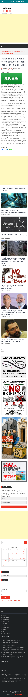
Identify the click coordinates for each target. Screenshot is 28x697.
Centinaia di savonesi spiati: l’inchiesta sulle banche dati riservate (13, 211)
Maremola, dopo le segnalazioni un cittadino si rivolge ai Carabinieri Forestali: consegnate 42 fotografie (14, 644)
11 (5, 556)
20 (13, 558)
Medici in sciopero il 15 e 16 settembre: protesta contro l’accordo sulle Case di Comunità (13, 649)
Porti (4, 631)
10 (2, 556)
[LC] (14, 482)
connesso (10, 349)
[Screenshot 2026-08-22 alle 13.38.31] (14, 460)
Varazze (5, 623)
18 (6, 558)
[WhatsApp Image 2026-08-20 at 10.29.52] (14, 416)
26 (9, 560)
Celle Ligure (6, 621)
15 (20, 556)
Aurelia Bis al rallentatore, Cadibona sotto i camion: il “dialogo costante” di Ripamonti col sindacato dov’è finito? (13, 260)
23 (24, 558)
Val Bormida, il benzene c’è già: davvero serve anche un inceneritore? (14, 235)
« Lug (3, 565)
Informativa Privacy (8, 665)
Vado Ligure (6, 617)
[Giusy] (14, 378)
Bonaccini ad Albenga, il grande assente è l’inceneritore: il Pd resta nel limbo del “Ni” (13, 312)
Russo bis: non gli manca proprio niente (13, 640)
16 (23, 556)
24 (2, 560)
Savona (4, 615)
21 (16, 558)
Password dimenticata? (14, 600)
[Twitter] (4, 149)
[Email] (9, 149)
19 (9, 558)
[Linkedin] (7, 149)
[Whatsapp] (11, 149)
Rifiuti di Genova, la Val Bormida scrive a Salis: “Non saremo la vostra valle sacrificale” (13, 287)
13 (13, 556)
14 (16, 556)
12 (9, 556)
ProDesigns (18, 694)
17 (2, 558)
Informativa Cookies (8, 667)
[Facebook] (2, 149)
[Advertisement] (14, 28)
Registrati (4, 600)
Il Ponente (5, 625)
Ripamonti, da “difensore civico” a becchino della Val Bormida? (12, 340)
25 (6, 560)
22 (20, 558)
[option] (18, 1)
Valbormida (4, 69)
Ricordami (6, 594)
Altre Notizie (16, 68)
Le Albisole (6, 619)
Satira (4, 629)
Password (4, 589)
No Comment (13, 69)
